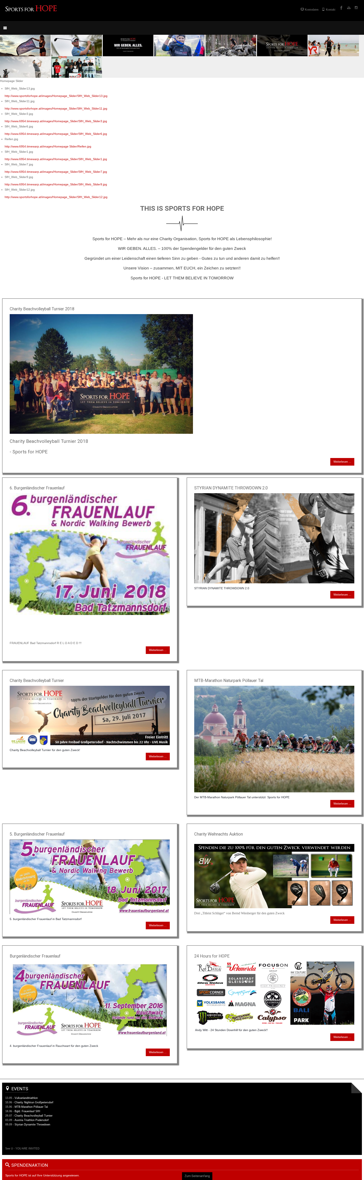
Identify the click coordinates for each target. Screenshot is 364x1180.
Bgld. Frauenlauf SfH (27, 1111)
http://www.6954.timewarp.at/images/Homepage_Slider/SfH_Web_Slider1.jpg (56, 159)
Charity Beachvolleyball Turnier (33, 1115)
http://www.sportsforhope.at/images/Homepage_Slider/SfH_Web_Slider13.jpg (56, 96)
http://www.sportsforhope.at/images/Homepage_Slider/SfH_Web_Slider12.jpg (56, 197)
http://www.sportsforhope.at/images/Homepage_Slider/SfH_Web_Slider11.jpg (56, 108)
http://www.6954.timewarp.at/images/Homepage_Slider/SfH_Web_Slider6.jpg (56, 133)
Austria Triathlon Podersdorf (32, 1120)
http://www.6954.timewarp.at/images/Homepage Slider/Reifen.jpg (48, 146)
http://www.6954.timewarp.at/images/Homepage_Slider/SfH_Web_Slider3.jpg (56, 121)
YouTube (348, 7)
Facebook (341, 7)
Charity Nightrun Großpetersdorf (34, 1102)
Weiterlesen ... (342, 461)
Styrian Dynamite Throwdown (32, 1124)
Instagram (356, 7)
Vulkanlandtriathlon (26, 1098)
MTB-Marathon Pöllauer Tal (31, 1106)
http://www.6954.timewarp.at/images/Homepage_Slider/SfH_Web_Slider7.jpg (56, 171)
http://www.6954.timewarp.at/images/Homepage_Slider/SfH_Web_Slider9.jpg (56, 184)
